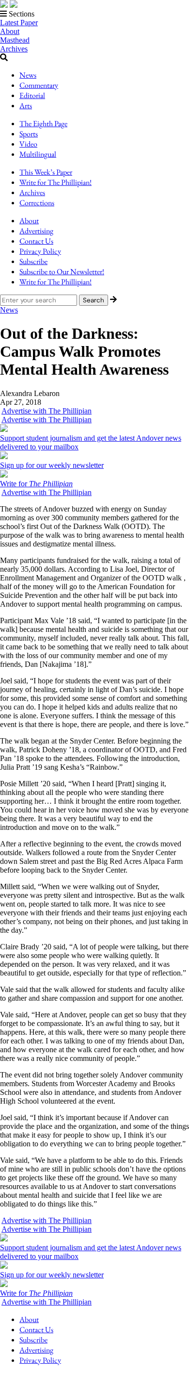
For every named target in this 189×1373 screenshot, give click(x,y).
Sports (28, 134)
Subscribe (33, 261)
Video (28, 144)
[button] (94, 14)
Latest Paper (19, 22)
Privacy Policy (40, 251)
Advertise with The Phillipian (46, 411)
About (9, 31)
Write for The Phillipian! (55, 182)
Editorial (32, 95)
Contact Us (36, 241)
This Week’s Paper (45, 172)
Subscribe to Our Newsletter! (61, 271)
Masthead (15, 40)
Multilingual (37, 154)
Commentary (38, 85)
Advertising (36, 231)
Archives (14, 49)
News (27, 75)
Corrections (36, 203)
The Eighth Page (43, 123)
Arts (25, 105)
